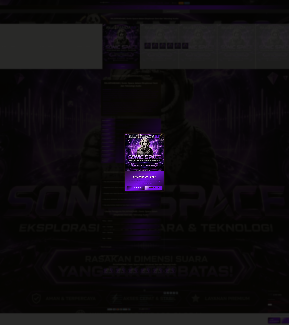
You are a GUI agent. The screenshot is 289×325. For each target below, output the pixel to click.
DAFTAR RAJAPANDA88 (153, 187)
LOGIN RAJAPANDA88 (135, 187)
